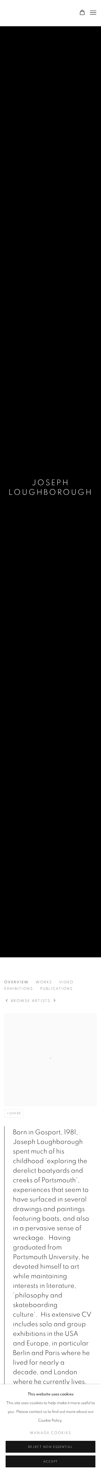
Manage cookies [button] (50, 1433)
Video (66, 982)
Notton (29, 13)
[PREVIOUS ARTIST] (7, 1001)
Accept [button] (50, 1461)
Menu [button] (92, 13)
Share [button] (15, 1113)
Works (44, 982)
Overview (16, 982)
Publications (56, 989)
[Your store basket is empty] (82, 13)
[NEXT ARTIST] (55, 1001)
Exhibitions (18, 989)
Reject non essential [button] (50, 1446)
